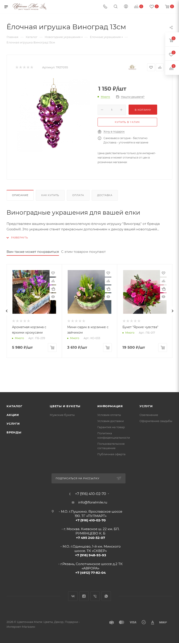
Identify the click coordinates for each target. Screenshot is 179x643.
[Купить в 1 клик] (53, 288)
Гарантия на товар (111, 427)
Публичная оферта (111, 454)
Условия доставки (110, 421)
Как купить (50, 195)
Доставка (104, 195)
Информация (110, 406)
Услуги (13, 423)
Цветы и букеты (65, 406)
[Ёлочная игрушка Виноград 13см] (53, 115)
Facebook (84, 596)
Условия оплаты (109, 415)
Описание (20, 195)
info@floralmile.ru (92, 502)
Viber (95, 596)
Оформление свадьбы (155, 421)
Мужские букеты (62, 415)
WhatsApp (106, 596)
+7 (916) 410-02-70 (90, 494)
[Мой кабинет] (126, 7)
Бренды (14, 432)
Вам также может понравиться (33, 252)
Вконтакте (72, 596)
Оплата (78, 195)
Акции (13, 415)
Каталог (14, 406)
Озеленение (148, 415)
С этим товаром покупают (83, 252)
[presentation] (6, 311)
